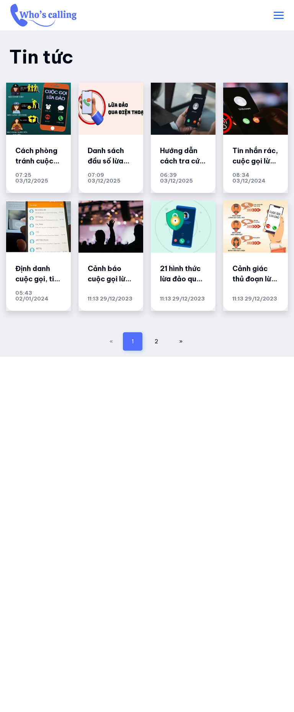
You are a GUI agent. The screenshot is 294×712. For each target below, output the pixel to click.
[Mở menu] (279, 15)
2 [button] (156, 341)
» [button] (181, 341)
